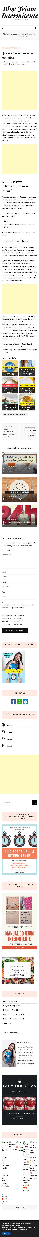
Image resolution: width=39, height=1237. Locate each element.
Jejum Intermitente (11, 48)
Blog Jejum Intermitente (20, 12)
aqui (9, 232)
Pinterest (9, 725)
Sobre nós (7, 1023)
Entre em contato (10, 1001)
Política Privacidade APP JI (13, 1019)
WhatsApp (10, 739)
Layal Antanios (9, 62)
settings (24, 1229)
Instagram (9, 732)
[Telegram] (25, 701)
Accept (6, 1233)
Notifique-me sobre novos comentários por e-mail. (7, 619)
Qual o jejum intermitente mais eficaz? (14, 414)
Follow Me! (20, 1207)
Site (3, 592)
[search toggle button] (36, 28)
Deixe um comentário (18, 64)
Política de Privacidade (11, 1010)
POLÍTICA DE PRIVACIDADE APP (16, 1014)
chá (5, 224)
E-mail (4, 582)
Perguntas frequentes (11, 1006)
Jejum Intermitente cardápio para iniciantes (18, 499)
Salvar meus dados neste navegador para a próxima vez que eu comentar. (18, 606)
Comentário (6, 550)
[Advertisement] (19, 90)
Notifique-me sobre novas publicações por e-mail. (19, 619)
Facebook (8, 746)
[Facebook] (13, 701)
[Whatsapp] (19, 701)
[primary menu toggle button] (3, 28)
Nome (4, 572)
